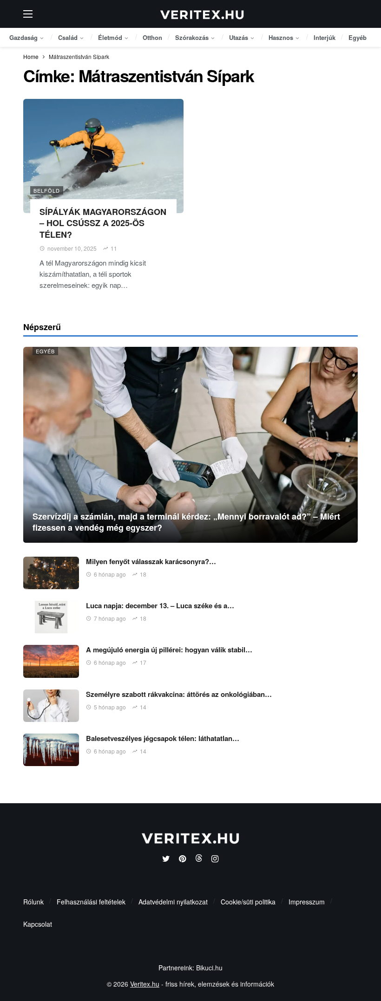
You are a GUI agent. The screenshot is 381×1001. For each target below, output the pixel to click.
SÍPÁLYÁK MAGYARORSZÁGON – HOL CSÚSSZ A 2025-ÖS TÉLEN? (102, 223)
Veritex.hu (144, 983)
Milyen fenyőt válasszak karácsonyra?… (151, 561)
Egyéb (45, 351)
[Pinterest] (182, 859)
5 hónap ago (110, 707)
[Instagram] (215, 859)
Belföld (46, 190)
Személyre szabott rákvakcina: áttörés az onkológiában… (179, 694)
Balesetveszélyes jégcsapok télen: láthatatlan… (162, 738)
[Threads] (198, 859)
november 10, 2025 (72, 248)
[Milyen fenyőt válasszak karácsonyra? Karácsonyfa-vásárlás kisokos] (51, 573)
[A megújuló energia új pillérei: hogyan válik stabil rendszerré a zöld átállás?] (51, 661)
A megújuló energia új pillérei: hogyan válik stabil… (169, 649)
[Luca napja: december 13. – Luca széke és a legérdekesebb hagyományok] (51, 617)
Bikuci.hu (209, 967)
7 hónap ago (110, 618)
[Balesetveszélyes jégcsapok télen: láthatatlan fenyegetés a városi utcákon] (51, 750)
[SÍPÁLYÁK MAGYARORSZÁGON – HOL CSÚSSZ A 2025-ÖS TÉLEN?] (103, 156)
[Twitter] (166, 859)
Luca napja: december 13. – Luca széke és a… (160, 605)
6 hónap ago (110, 574)
